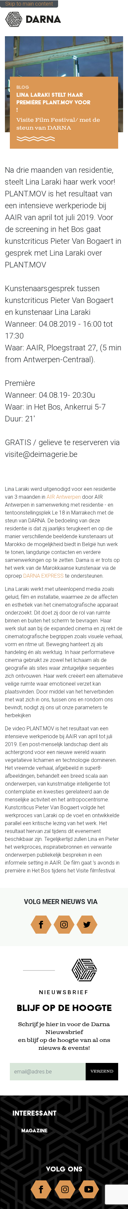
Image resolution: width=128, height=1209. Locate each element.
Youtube (88, 1190)
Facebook (41, 925)
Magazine (34, 1130)
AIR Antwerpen (64, 497)
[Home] (38, 19)
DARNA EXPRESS (43, 576)
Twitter (86, 925)
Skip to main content (29, 4)
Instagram (64, 925)
